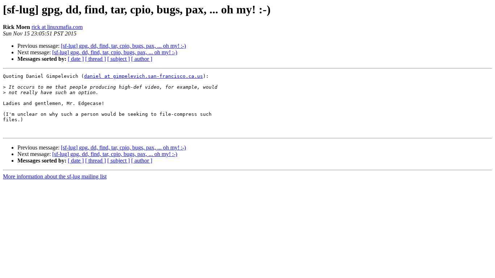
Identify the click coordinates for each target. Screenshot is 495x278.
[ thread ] (95, 59)
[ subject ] (118, 59)
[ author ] (141, 59)
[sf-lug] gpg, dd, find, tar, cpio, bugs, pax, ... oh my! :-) (123, 46)
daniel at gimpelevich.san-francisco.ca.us (143, 76)
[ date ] (76, 59)
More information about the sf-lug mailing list (55, 176)
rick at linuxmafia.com (57, 27)
